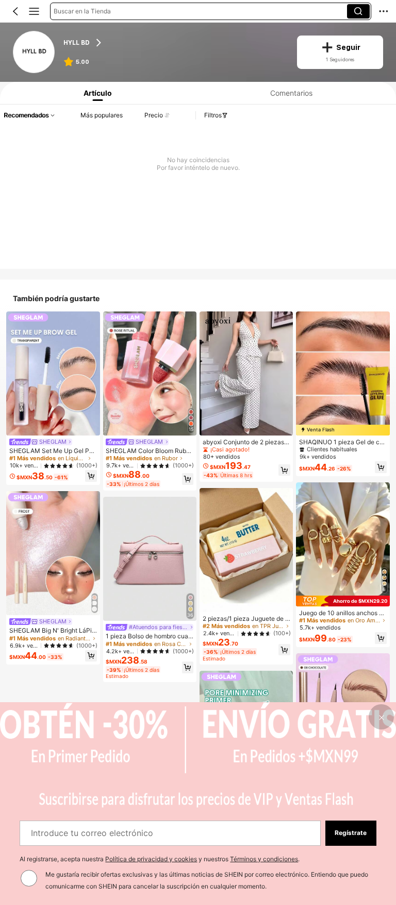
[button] (15, 11)
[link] (34, 52)
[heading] (173, 43)
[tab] (95, 93)
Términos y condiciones (264, 859)
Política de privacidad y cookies (151, 859)
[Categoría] (34, 11)
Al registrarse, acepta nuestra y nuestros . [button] (160, 859)
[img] (342, 430)
